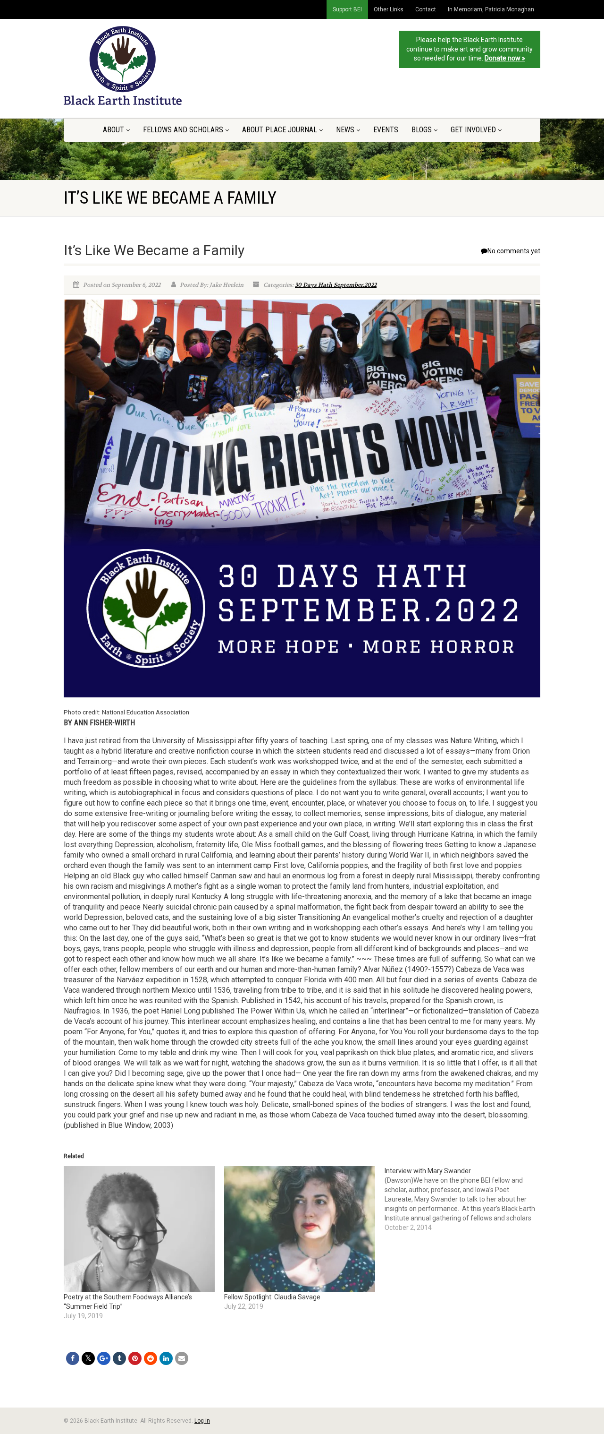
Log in (202, 1420)
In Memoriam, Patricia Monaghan (491, 9)
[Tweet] (88, 1358)
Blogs (421, 129)
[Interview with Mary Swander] (465, 1199)
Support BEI (347, 9)
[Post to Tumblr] (119, 1358)
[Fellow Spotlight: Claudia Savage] (299, 1229)
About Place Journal (279, 129)
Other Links (388, 9)
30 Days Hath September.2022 (336, 285)
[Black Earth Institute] (138, 65)
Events (385, 129)
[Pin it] (135, 1358)
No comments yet (513, 251)
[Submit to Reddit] (150, 1358)
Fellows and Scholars (183, 129)
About (113, 129)
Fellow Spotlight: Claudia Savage (272, 1297)
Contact (425, 9)
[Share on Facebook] (72, 1358)
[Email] (181, 1358)
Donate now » (505, 58)
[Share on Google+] (103, 1358)
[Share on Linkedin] (166, 1358)
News (345, 129)
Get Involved (473, 129)
